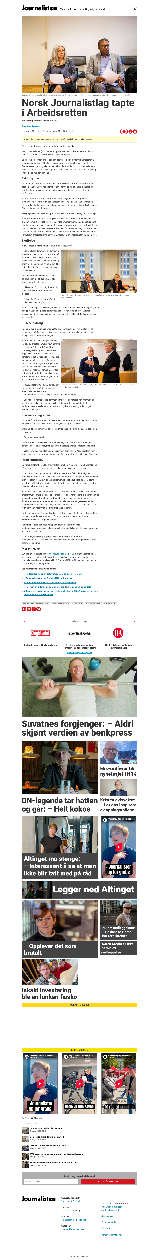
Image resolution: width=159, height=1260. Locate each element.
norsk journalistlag (60, 604)
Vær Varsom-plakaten (111, 1207)
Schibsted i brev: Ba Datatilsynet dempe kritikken (53, 1162)
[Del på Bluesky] (135, 131)
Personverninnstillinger (112, 1235)
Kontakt (102, 9)
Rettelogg (106, 1228)
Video (63, 9)
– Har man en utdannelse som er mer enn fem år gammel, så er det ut (58, 587)
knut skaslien (77, 604)
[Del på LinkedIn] (126, 131)
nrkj (47, 604)
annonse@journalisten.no (73, 1229)
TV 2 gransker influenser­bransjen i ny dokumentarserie (56, 1154)
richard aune (28, 604)
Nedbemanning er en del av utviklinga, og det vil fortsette (53, 574)
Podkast (74, 9)
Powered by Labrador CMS (79, 1257)
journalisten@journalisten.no (74, 1220)
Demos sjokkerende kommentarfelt (47, 1137)
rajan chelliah (110, 604)
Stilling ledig (88, 9)
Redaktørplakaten (112, 1210)
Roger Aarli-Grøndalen (71, 1201)
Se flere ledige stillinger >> (79, 652)
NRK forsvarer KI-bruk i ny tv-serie (46, 1128)
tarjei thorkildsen (93, 604)
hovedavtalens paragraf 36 (61, 553)
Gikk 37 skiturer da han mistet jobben (48, 1145)
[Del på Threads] (130, 131)
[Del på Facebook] (122, 131)
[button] (24, 621)
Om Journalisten (109, 1216)
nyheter (39, 604)
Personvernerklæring (111, 1222)
